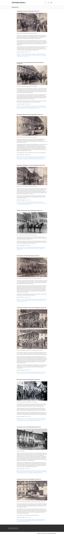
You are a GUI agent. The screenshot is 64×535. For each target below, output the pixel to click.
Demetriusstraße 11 (38, 247)
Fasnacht (41, 107)
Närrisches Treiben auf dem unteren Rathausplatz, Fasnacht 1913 (29, 210)
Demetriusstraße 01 (28, 418)
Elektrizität (31, 157)
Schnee (41, 520)
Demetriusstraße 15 (38, 519)
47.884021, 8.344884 (27, 416)
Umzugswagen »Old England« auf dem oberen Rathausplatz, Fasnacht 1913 (31, 307)
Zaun (17, 56)
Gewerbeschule (43, 419)
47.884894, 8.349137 (27, 154)
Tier (41, 55)
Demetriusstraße (28, 247)
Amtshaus (18, 373)
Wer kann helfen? (23, 107)
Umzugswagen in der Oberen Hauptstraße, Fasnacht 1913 (28, 11)
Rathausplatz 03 (38, 372)
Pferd (36, 55)
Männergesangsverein (20, 158)
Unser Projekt (53, 533)
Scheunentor (25, 472)
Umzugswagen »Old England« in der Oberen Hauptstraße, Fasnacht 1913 (31, 165)
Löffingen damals (18, 3)
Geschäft (40, 419)
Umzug (30, 158)
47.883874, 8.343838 (27, 245)
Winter (17, 204)
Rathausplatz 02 (34, 372)
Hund (43, 157)
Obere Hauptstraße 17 (34, 156)
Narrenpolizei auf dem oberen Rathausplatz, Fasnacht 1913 (28, 379)
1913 (26, 55)
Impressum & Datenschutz (41, 533)
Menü (51, 2)
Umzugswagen (44, 55)
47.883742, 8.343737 (27, 517)
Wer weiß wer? (28, 107)
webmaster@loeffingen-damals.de (13, 528)
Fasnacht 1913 (29, 55)
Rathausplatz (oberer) (29, 372)
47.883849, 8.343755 (27, 468)
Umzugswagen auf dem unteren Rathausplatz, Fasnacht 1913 (29, 427)
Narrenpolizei (22, 420)
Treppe (29, 420)
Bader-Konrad (38, 107)
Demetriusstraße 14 (33, 519)
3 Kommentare (38, 472)
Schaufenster (31, 373)
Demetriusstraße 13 (23, 471)
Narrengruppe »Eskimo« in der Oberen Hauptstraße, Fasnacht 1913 (30, 114)
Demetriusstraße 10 (33, 247)
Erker (31, 419)
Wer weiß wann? (44, 299)
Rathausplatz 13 (44, 418)
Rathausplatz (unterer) (29, 471)
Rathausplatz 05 (21, 248)
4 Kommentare (34, 108)
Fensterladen (33, 55)
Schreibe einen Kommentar (22, 56)
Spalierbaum (38, 55)
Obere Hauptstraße (28, 156)
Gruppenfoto (40, 300)
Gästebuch (49, 533)
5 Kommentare (40, 158)
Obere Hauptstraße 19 (41, 156)
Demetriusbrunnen (39, 471)
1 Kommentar (40, 373)
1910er (23, 156)
